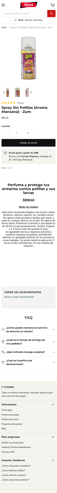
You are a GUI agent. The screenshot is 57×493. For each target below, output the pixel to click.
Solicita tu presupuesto (12, 442)
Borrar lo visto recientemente (19, 297)
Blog (4, 428)
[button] (7, 92)
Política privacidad (10, 414)
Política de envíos (10, 419)
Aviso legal (7, 410)
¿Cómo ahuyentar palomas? (15, 480)
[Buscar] (51, 13)
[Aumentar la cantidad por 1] (28, 133)
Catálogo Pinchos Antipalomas (16, 447)
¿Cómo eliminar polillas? (13, 470)
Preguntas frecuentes (12, 424)
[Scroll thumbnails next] (31, 92)
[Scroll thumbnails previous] (4, 92)
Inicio (4, 27)
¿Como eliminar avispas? (14, 475)
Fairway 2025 (8, 452)
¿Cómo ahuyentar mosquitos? (16, 466)
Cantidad (6, 126)
